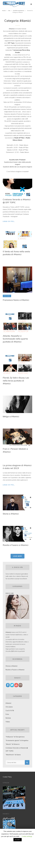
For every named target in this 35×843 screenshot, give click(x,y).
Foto (7, 714)
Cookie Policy (7, 777)
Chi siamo (9, 707)
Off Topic (11, 43)
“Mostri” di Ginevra (12, 744)
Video (8, 722)
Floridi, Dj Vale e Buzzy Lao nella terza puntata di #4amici (16, 380)
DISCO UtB (9, 593)
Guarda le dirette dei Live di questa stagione (17, 167)
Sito (9, 10)
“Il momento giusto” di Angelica (17, 740)
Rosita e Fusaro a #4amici (15, 545)
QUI (12, 651)
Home (4, 10)
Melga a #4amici (11, 416)
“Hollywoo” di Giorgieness (15, 737)
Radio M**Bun (19, 138)
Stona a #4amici (11, 513)
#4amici (8, 632)
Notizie (8, 718)
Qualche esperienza (18, 10)
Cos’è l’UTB (10, 710)
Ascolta (8, 651)
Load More (17, 556)
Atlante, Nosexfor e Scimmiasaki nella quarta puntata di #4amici (15, 339)
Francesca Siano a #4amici (16, 300)
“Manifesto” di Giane (13, 755)
